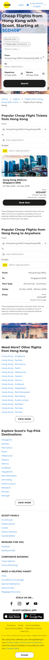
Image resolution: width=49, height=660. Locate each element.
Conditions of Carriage (13, 580)
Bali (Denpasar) (9, 476)
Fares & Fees (8, 588)
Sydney (5, 444)
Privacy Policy (12, 642)
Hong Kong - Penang (12, 408)
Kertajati (6, 495)
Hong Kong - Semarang (13, 396)
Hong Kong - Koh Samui (14, 364)
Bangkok (6, 487)
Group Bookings (10, 565)
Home (5, 99)
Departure (9, 72)
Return (29, 72)
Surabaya (6, 468)
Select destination (14, 66)
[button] (17, 44)
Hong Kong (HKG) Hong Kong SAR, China (23, 58)
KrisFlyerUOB (8, 550)
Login (21, 5)
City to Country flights (13, 628)
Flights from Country (33, 628)
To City (20, 625)
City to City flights (33, 625)
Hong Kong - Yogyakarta (14, 388)
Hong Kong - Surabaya (13, 384)
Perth (4, 452)
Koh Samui (7, 448)
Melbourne (7, 456)
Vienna (5, 464)
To (6, 64)
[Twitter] (27, 604)
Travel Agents (8, 561)
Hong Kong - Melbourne (14, 372)
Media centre (8, 524)
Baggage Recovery (11, 592)
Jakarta (5, 460)
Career (5, 528)
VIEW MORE (24, 419)
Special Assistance (11, 584)
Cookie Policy (12, 648)
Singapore (7, 440)
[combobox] (24, 129)
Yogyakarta (7, 472)
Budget (5, 145)
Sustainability (8, 536)
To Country (11, 625)
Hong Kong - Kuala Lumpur (15, 400)
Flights (16, 99)
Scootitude (7, 520)
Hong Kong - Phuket (12, 412)
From (7, 55)
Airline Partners (9, 532)
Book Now (24, 202)
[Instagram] (19, 604)
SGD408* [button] (11, 30)
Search (24, 83)
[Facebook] (11, 604)
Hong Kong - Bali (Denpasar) (16, 392)
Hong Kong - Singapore (13, 356)
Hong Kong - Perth (11, 368)
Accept (24, 655)
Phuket (5, 491)
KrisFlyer (6, 546)
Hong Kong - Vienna (12, 380)
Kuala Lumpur (9, 483)
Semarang (7, 480)
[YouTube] (36, 604)
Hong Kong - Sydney (12, 360)
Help (4, 576)
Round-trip (10, 39)
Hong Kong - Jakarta (12, 376)
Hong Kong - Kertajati (12, 404)
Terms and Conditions (31, 642)
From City (25, 631)
